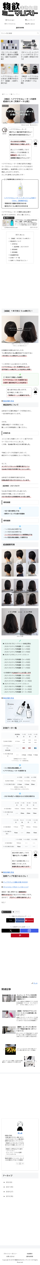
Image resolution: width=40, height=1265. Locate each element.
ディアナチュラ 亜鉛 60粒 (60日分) (15, 882)
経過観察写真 (14, 255)
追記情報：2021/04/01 (21, 247)
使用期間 (14, 252)
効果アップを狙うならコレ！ (19, 260)
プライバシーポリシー (10, 1254)
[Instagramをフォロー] (29, 931)
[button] (38, 33)
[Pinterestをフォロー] (20, 935)
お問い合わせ (10, 1256)
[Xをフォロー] (11, 931)
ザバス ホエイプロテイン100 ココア (16, 887)
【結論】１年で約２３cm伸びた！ (20, 238)
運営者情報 (29, 1256)
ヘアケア (16, 912)
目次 (17, 235)
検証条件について (15, 241)
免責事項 (29, 1254)
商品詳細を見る (8, 401)
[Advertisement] (20, 285)
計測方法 (14, 244)
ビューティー (7, 912)
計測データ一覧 (15, 258)
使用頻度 (14, 249)
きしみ (20, 1133)
